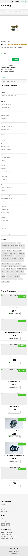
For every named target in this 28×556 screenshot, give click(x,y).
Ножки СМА (4, 176)
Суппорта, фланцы (5, 215)
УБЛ (2, 225)
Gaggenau (21, 253)
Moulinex (9, 266)
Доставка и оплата (5, 509)
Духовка (3, 110)
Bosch (3, 248)
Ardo (6, 243)
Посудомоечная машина (6, 121)
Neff (15, 266)
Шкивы (3, 228)
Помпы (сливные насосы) (7, 187)
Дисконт (3, 507)
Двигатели (3, 154)
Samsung (24, 268)
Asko (15, 243)
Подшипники (4, 184)
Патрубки (3, 179)
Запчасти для (14, 551)
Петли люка (4, 182)
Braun (12, 248)
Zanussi (10, 279)
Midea (15, 263)
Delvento (15, 250)
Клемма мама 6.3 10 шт (14, 381)
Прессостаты (4, 190)
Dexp (20, 250)
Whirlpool (4, 279)
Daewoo (4, 250)
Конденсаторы (4, 165)
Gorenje (4, 256)
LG (23, 261)
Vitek (7, 276)
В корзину (15, 59)
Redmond (10, 69)
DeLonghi (9, 250)
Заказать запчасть (5, 511)
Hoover (17, 256)
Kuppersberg (14, 261)
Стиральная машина (5, 126)
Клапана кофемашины (11, 67)
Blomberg (21, 245)
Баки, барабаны (5, 146)
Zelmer (15, 279)
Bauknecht (4, 245)
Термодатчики (4, 220)
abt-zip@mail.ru (9, 538)
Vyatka (11, 276)
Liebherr (4, 263)
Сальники (3, 206)
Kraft (8, 261)
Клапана (3, 160)
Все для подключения (6, 152)
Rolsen (19, 268)
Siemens (22, 271)
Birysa (16, 245)
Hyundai (22, 256)
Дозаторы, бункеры (5, 157)
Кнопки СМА (4, 163)
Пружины (3, 193)
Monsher (4, 266)
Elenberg (10, 253)
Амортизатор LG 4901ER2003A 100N (14, 332)
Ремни (2, 201)
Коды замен (5, 77)
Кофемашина (4, 112)
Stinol (11, 274)
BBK (9, 245)
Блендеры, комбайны (6, 104)
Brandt (8, 248)
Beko (12, 245)
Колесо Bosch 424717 (14, 480)
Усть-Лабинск (16, 1)
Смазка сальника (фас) (14, 307)
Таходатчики (4, 217)
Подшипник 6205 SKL (14, 406)
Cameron (17, 248)
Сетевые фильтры (5, 209)
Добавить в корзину (15, 313)
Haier (8, 256)
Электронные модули (6, 234)
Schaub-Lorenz (10, 271)
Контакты (3, 504)
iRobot (11, 258)
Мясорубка (3, 118)
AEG (3, 243)
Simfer (3, 274)
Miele (19, 263)
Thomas (23, 274)
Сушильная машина (5, 129)
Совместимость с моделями (9, 81)
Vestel (3, 276)
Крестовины (4, 168)
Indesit (6, 258)
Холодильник (4, 134)
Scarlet (4, 271)
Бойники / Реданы (5, 149)
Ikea (3, 258)
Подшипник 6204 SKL (14, 430)
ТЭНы (2, 223)
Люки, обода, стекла (6, 171)
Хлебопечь (3, 132)
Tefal (15, 274)
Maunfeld (9, 263)
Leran (19, 261)
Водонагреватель (5, 107)
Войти (2, 519)
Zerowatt (20, 279)
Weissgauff (17, 276)
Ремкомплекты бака (5, 198)
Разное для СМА (5, 195)
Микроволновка (5, 115)
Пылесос (3, 123)
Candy (22, 248)
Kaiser (15, 258)
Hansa (12, 256)
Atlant (18, 243)
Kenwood (21, 258)
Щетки (2, 231)
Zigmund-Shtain (6, 281)
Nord (18, 266)
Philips (3, 268)
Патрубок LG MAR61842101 (14, 357)
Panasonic (23, 266)
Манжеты (3, 174)
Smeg (7, 274)
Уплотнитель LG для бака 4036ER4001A (14, 455)
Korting (4, 261)
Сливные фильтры (5, 212)
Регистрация (4, 521)
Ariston (10, 243)
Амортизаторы (4, 143)
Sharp (17, 271)
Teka (19, 274)
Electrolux (4, 253)
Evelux (16, 253)
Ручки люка (4, 204)
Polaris (6, 69)
